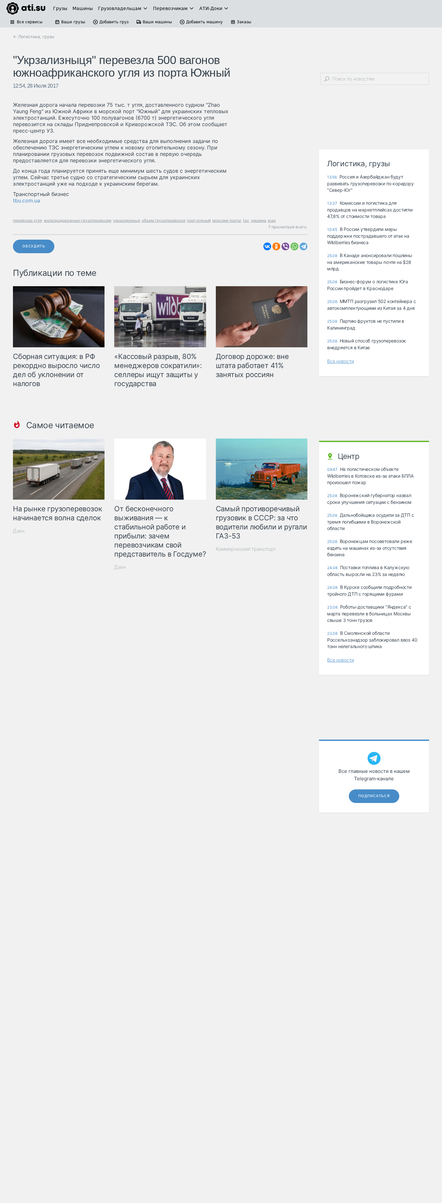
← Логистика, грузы (33, 36)
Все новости (340, 361)
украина (258, 220)
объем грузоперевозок (163, 220)
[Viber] (285, 246)
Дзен (19, 531)
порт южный (199, 220)
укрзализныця (126, 220)
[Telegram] (303, 246)
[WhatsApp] (294, 246)
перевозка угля (27, 220)
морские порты (226, 220)
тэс (246, 220)
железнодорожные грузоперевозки (77, 220)
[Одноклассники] (276, 246)
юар (272, 220)
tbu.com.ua (26, 200)
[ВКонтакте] (267, 246)
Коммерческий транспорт (246, 549)
